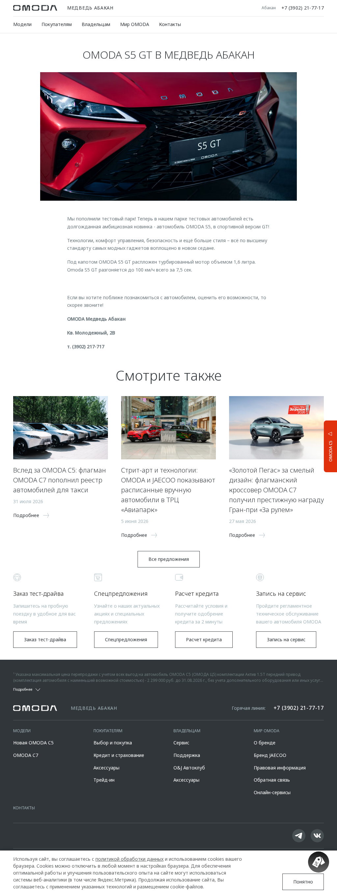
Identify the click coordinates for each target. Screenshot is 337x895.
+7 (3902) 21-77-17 (302, 8)
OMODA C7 (25, 755)
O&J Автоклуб (189, 768)
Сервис (181, 742)
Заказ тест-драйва (45, 639)
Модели (22, 24)
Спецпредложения (126, 639)
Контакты (170, 24)
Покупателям (56, 24)
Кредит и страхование (118, 755)
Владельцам (96, 24)
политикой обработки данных (129, 859)
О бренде (264, 742)
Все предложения (168, 559)
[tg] (298, 835)
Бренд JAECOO (270, 755)
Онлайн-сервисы (272, 792)
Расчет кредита (204, 639)
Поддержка (186, 755)
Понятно (303, 882)
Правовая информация (280, 768)
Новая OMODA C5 (33, 742)
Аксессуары (106, 768)
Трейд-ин (104, 780)
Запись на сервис (286, 639)
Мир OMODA (134, 24)
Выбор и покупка (112, 742)
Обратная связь (272, 780)
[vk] (317, 835)
